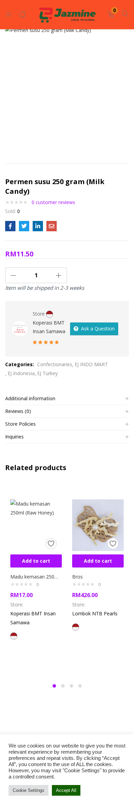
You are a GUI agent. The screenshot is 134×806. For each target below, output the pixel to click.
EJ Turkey (47, 373)
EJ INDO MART (91, 364)
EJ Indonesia (21, 373)
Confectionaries (54, 364)
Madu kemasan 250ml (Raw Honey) (36, 576)
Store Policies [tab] (20, 424)
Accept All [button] (66, 790)
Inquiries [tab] (14, 436)
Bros (77, 576)
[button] (111, 15)
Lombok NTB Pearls (95, 613)
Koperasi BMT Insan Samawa (49, 327)
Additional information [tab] (30, 398)
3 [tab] (71, 686)
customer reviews (53, 202)
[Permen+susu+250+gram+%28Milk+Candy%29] (24, 226)
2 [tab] (63, 686)
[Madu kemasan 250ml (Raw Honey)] (36, 524)
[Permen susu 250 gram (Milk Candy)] (10, 226)
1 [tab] (54, 686)
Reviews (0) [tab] (18, 411)
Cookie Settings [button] (28, 790)
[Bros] (98, 524)
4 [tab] (80, 686)
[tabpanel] (36, 580)
